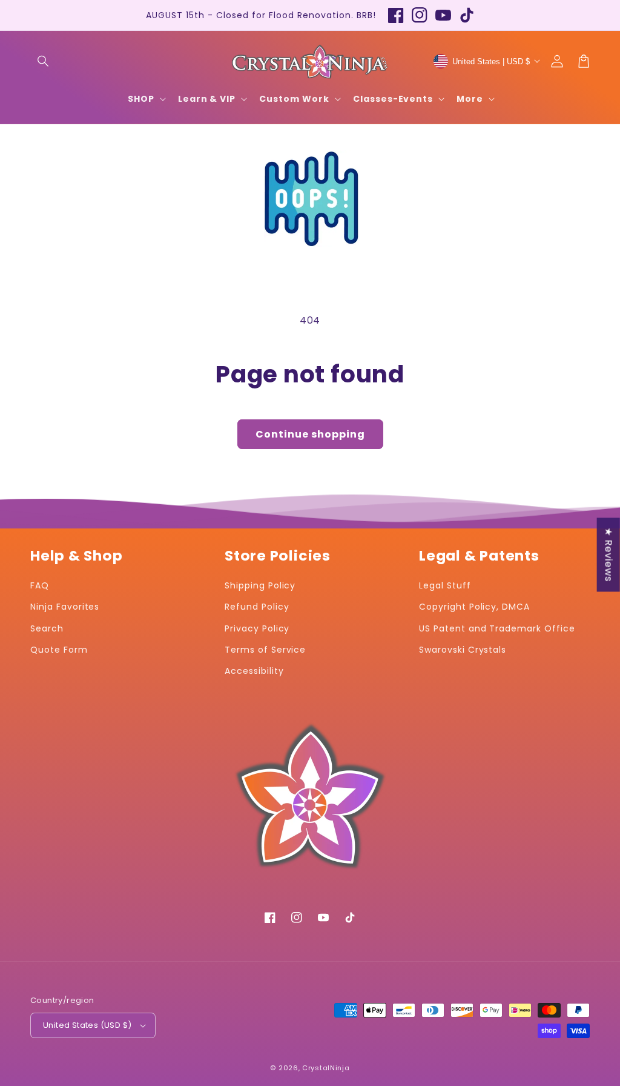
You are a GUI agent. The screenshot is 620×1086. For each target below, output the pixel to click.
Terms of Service (265, 650)
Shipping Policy (260, 585)
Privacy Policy (257, 628)
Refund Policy (257, 607)
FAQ (39, 585)
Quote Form (59, 650)
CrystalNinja (325, 1068)
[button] (43, 61)
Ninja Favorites (64, 607)
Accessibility (254, 671)
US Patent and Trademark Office (497, 628)
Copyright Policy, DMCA (474, 607)
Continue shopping (310, 434)
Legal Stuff (445, 585)
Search (47, 628)
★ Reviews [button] (609, 554)
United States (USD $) (87, 1025)
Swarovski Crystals (462, 650)
